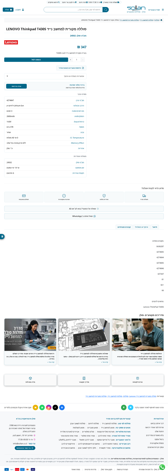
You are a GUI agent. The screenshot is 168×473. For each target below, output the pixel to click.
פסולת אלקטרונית (157, 443)
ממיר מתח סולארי (88, 435)
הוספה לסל (36, 59)
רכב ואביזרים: (124, 444)
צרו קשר (31, 443)
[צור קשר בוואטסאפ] (162, 467)
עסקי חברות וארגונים (156, 447)
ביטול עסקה (159, 439)
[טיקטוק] (55, 407)
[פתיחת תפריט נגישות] (2, 236)
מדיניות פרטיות (90, 469)
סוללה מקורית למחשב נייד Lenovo (142, 396)
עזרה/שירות (159, 418)
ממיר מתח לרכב (104, 435)
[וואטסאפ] (42, 407)
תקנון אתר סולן (106, 469)
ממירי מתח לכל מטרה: (121, 435)
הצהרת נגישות (122, 469)
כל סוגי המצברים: (123, 440)
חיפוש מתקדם (53, 2)
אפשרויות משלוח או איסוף (74, 76)
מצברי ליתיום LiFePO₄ (67, 440)
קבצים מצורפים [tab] (124, 227)
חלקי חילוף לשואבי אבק (87, 448)
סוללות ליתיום (93, 423)
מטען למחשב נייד (107, 427)
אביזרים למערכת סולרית (69, 431)
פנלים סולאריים (88, 431)
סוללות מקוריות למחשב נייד (129, 20)
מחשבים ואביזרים (68, 448)
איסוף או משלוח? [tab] (141, 227)
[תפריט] (156, 9)
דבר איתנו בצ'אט (157, 423)
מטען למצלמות (78, 427)
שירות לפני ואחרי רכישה (154, 427)
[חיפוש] (106, 9)
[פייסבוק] (62, 407)
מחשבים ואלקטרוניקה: (121, 448)
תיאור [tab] (154, 227)
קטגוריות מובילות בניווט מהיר (118, 418)
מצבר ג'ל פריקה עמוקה (106, 440)
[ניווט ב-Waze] (130, 407)
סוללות (156, 20)
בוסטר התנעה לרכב (110, 444)
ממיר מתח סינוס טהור (69, 435)
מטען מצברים (92, 427)
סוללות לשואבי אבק (77, 423)
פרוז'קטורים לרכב (68, 444)
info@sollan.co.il (20, 443)
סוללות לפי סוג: (124, 423)
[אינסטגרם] (48, 407)
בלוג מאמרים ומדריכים (155, 435)
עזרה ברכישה (16, 86)
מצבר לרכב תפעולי (86, 440)
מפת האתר (75, 469)
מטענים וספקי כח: (122, 427)
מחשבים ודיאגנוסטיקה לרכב (89, 444)
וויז (68, 2)
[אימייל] (35, 407)
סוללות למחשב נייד (146, 20)
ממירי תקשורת (105, 448)
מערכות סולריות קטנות (105, 431)
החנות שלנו (159, 431)
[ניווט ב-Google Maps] (124, 407)
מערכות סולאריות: (122, 431)
